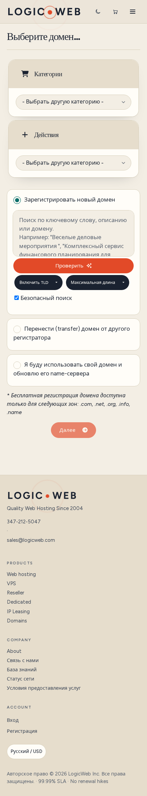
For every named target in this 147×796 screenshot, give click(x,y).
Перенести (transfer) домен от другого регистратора (71, 333)
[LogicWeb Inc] (44, 12)
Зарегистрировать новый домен (69, 199)
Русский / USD (26, 751)
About (14, 651)
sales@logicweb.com (31, 540)
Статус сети (20, 679)
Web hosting (21, 574)
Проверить (69, 266)
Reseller (15, 593)
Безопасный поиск (46, 297)
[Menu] (132, 11)
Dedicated (19, 602)
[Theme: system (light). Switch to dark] (97, 11)
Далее (68, 430)
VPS (11, 583)
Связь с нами (23, 660)
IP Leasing (18, 611)
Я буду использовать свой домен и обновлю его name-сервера (67, 369)
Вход (12, 720)
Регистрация (22, 731)
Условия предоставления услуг (44, 688)
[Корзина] (115, 11)
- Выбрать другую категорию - (63, 101)
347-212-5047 (24, 522)
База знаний (22, 670)
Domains (17, 621)
